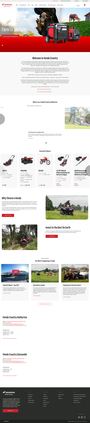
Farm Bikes (30, 396)
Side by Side (30, 394)
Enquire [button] (24, 184)
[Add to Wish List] (11, 184)
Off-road (29, 398)
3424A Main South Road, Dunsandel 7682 (15, 358)
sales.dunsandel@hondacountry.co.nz (15, 361)
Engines (44, 406)
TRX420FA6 (23, 171)
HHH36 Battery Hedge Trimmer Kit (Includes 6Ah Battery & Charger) (80, 173)
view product (9, 181)
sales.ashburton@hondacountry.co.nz (15, 324)
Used (29, 5)
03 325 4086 (8, 359)
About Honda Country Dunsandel (44, 91)
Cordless (45, 394)
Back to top (81, 414)
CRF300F (40, 171)
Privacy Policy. (85, 421)
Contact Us (10, 410)
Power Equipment (23, 5)
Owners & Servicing (42, 5)
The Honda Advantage (77, 398)
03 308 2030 (54, 0)
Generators (45, 396)
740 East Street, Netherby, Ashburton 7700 (16, 321)
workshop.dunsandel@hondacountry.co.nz (17, 362)
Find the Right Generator (10, 36)
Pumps (44, 400)
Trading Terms (76, 400)
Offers (36, 5)
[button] (2, 45)
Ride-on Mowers (46, 402)
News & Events (61, 394)
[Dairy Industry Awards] (45, 282)
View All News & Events (45, 304)
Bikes (17, 5)
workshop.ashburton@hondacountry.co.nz (17, 325)
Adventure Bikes (31, 400)
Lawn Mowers (45, 398)
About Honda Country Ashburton (44, 89)
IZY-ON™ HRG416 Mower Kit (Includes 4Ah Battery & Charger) (62, 173)
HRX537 (4, 171)
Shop (32, 5)
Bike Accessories (31, 402)
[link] (65, 1)
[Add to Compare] (14, 184)
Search (76, 5)
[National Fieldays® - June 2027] (15, 282)
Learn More (51, 236)
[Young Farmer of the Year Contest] (75, 282)
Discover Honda (60, 5)
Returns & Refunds (76, 402)
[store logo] (7, 5)
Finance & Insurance (51, 5)
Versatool (45, 404)
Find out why (8, 215)
